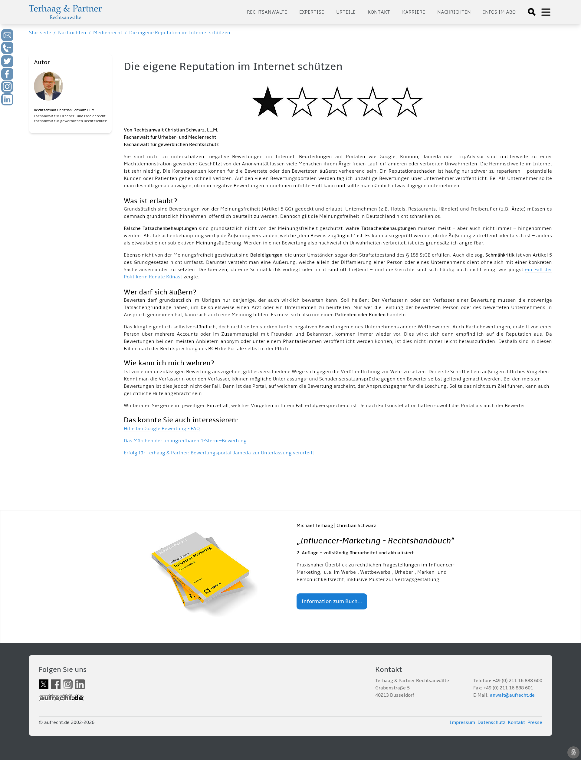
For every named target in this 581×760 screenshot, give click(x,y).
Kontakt (379, 12)
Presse (534, 722)
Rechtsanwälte (267, 12)
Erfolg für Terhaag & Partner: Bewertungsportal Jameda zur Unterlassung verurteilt (219, 453)
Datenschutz (491, 722)
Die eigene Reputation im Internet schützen (179, 33)
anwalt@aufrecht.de (512, 695)
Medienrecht (107, 33)
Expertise (311, 12)
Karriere (413, 12)
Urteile (346, 12)
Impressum (462, 722)
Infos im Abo (499, 12)
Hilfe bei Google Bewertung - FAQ (162, 429)
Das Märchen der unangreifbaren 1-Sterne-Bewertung (185, 441)
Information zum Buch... (331, 601)
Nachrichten (454, 12)
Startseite (40, 33)
